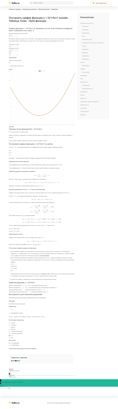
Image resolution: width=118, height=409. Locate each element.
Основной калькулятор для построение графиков (22, 348)
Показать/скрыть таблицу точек (19, 132)
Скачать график (11, 126)
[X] (15, 360)
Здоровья (85, 52)
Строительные (84, 111)
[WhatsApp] (18, 360)
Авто (83, 36)
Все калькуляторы (101, 3)
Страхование (86, 85)
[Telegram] (14, 360)
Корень (84, 46)
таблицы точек (45, 274)
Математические (87, 39)
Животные (83, 98)
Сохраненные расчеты (87, 23)
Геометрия (85, 49)
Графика (82, 69)
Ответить (2, 386)
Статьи (82, 62)
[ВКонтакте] (11, 360)
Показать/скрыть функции (17, 304)
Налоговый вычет (87, 88)
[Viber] (16, 360)
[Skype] (19, 360)
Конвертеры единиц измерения (89, 101)
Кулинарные (85, 56)
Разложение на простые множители (92, 43)
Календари (85, 29)
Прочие (82, 95)
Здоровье (83, 114)
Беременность (84, 105)
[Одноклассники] (13, 360)
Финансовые (85, 33)
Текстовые (85, 26)
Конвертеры (85, 59)
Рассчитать (10, 69)
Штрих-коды (85, 72)
